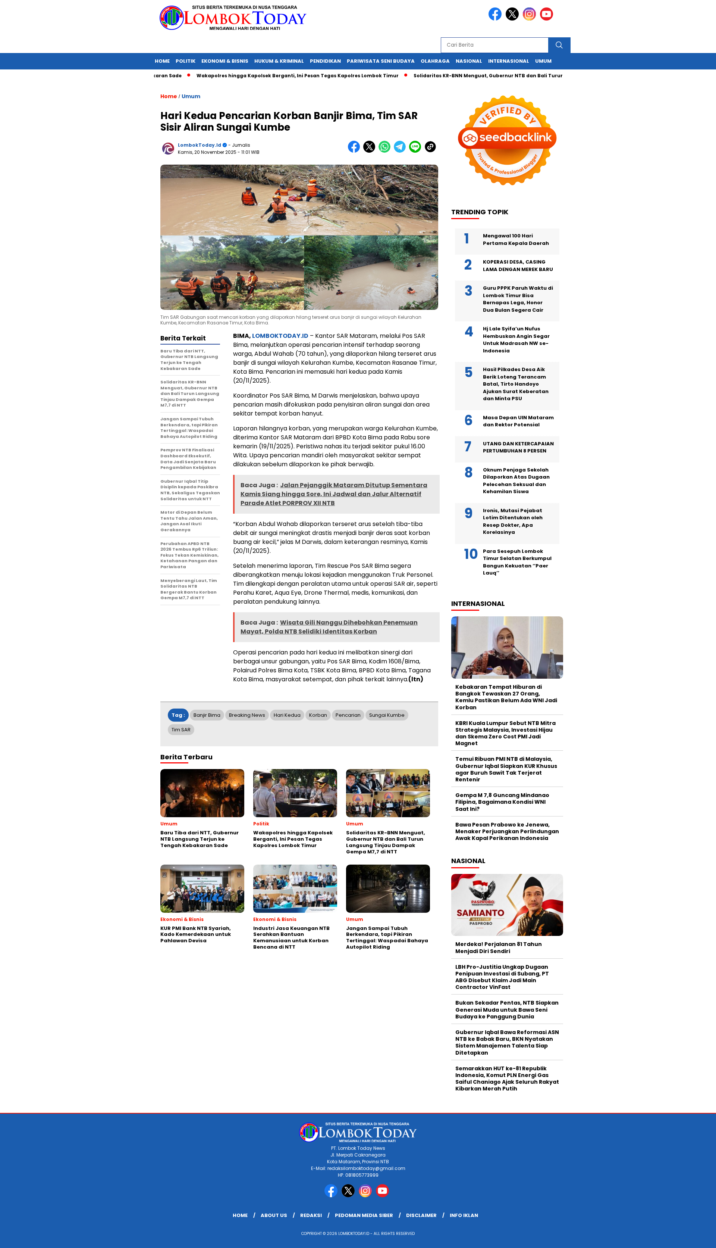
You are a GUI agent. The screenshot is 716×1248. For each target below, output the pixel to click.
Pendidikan (325, 61)
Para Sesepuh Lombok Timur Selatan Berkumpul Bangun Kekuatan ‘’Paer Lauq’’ (517, 562)
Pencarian (348, 715)
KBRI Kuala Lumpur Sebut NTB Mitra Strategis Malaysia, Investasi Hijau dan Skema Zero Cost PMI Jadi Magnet (505, 733)
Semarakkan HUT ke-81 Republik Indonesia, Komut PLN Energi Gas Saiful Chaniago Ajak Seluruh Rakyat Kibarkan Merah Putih (507, 1079)
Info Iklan (464, 1215)
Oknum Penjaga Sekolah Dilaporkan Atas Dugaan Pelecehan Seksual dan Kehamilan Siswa (516, 480)
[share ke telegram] (401, 151)
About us (274, 1215)
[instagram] (530, 19)
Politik (185, 61)
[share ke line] (416, 151)
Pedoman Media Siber (364, 1215)
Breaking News (247, 715)
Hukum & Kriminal (279, 61)
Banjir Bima (207, 715)
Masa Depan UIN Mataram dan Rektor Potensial (518, 421)
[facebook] (496, 19)
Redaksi (311, 1215)
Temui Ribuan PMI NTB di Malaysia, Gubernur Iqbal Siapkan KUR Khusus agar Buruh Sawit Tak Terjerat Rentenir (506, 769)
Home (162, 61)
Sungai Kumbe (387, 715)
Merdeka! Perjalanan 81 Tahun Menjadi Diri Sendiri (498, 947)
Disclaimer (421, 1215)
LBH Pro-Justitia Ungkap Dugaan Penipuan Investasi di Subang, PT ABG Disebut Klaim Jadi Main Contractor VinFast (502, 977)
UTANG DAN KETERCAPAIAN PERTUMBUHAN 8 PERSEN (518, 447)
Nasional (469, 61)
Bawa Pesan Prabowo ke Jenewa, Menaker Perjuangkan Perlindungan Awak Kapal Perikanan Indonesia (507, 831)
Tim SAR (181, 729)
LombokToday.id (199, 145)
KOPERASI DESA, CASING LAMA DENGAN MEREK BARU (518, 265)
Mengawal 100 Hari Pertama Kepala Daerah (516, 239)
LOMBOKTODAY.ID (280, 336)
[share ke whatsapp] (386, 151)
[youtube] (548, 19)
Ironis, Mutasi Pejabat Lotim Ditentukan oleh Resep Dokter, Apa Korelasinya (513, 521)
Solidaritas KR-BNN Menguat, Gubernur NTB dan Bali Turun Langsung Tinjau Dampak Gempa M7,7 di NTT (514, 75)
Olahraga (435, 61)
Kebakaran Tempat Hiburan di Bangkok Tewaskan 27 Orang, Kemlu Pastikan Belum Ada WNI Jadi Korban (506, 697)
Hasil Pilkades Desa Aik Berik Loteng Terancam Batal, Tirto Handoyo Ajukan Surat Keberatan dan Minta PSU (516, 384)
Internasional (508, 61)
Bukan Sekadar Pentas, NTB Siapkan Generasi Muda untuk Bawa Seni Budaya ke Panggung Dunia (507, 1009)
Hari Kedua (287, 715)
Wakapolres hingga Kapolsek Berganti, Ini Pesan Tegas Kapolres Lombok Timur (265, 75)
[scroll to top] (688, 1236)
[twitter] (513, 19)
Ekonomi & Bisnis (224, 61)
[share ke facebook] (355, 151)
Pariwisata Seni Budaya (381, 61)
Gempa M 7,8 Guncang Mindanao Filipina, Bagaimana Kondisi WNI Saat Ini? (502, 801)
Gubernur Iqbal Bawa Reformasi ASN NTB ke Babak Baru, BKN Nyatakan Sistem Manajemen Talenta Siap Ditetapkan (507, 1042)
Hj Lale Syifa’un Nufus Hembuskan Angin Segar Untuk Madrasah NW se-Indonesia (516, 339)
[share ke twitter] (371, 151)
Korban (318, 715)
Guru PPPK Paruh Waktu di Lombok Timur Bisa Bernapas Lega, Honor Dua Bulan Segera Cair (518, 299)
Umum (543, 61)
